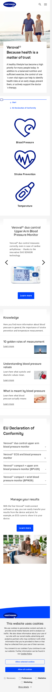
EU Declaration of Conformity (24, 108)
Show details (23, 687)
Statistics (42, 678)
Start (14, 102)
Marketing (28, 682)
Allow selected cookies (25, 662)
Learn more (26, 295)
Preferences (27, 678)
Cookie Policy (26, 654)
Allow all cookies (25, 669)
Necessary (11, 678)
